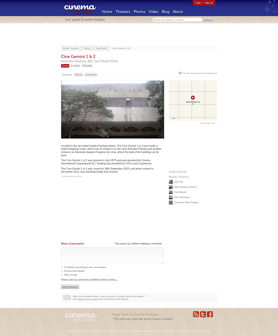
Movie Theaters (71, 48)
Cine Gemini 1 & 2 (121, 48)
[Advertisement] (139, 35)
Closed (65, 65)
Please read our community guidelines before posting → (89, 279)
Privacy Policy (189, 331)
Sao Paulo (101, 48)
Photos (139, 11)
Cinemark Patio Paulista (186, 202)
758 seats (87, 65)
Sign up (209, 2)
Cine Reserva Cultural (185, 187)
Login (198, 2)
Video (153, 11)
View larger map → (208, 123)
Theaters (123, 11)
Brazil (87, 48)
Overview (67, 74)
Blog (165, 11)
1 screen (75, 65)
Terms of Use (203, 331)
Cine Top (178, 181)
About (178, 11)
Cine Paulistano (182, 197)
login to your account (88, 299)
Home (107, 11)
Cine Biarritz (180, 192)
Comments (91, 74)
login (129, 243)
